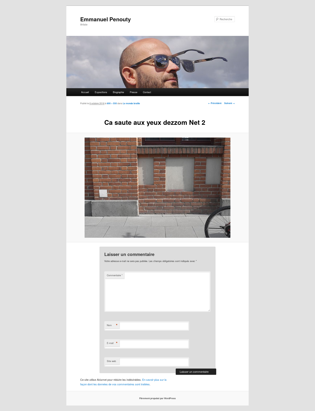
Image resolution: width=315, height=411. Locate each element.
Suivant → (229, 103)
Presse (133, 92)
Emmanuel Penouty (105, 19)
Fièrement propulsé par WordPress (157, 398)
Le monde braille (131, 103)
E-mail (112, 343)
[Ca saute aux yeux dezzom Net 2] (157, 188)
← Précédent (214, 103)
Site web (111, 361)
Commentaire (114, 275)
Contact (147, 92)
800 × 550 (112, 103)
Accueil (85, 92)
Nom (112, 325)
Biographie (118, 92)
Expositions (101, 92)
